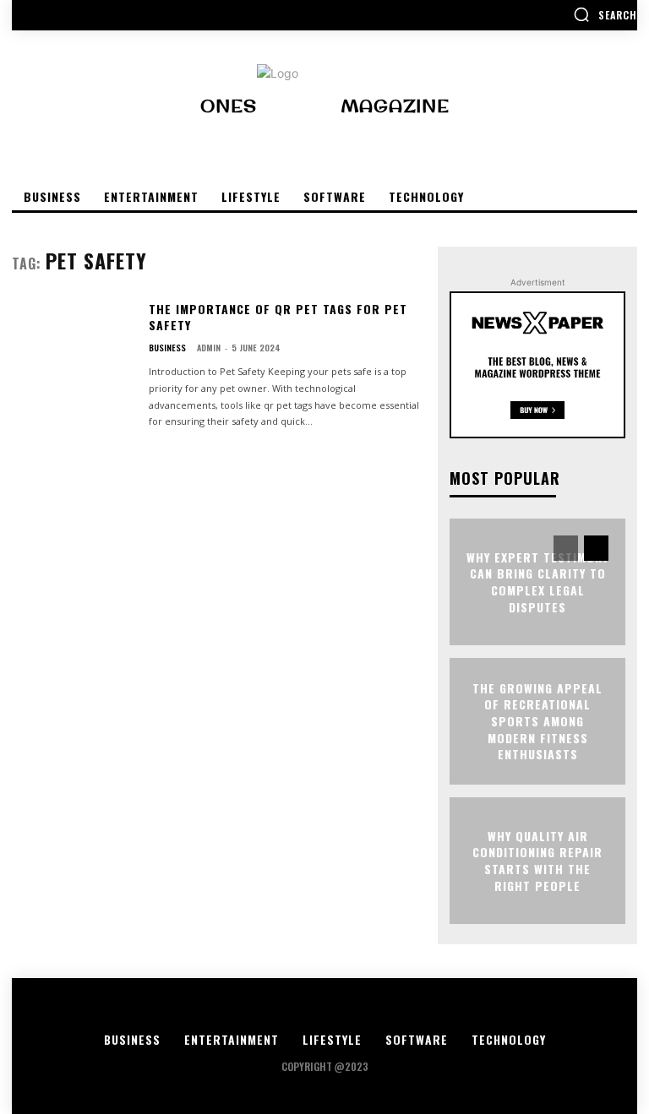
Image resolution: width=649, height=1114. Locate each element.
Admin (209, 347)
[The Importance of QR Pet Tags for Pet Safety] (73, 353)
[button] (605, 14)
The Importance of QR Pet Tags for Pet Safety (278, 317)
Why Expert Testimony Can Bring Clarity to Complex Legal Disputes (537, 582)
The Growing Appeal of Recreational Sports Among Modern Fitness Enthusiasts (537, 721)
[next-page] (596, 548)
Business (167, 348)
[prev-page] (566, 548)
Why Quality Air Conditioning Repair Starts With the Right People (537, 860)
